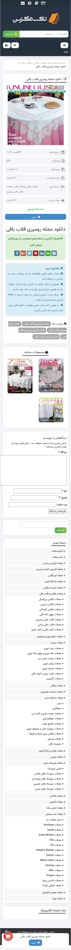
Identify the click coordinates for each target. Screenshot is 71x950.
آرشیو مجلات (57, 551)
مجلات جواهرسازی (52, 719)
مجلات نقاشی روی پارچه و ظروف (45, 734)
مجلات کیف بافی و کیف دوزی (46, 630)
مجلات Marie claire (50, 860)
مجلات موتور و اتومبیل (52, 892)
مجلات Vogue (53, 875)
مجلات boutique (52, 825)
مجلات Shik (55, 870)
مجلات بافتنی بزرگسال (50, 599)
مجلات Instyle (53, 855)
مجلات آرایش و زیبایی (53, 563)
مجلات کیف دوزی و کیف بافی (46, 674)
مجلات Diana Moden (50, 835)
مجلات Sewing (53, 865)
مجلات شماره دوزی (51, 668)
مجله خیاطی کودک (51, 885)
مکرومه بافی (55, 744)
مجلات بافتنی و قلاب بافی (26, 187)
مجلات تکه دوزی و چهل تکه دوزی (44, 653)
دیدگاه (62, 452)
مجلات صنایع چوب (51, 724)
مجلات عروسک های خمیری (47, 784)
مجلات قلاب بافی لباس (49, 625)
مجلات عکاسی (56, 796)
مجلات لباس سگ (55, 808)
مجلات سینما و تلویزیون (52, 692)
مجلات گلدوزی (54, 679)
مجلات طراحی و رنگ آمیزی (51, 751)
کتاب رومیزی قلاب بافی (46, 337)
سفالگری (57, 708)
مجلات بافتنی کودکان (50, 609)
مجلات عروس (56, 757)
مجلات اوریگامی (55, 575)
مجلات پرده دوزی (52, 648)
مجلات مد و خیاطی (54, 814)
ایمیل (63, 498)
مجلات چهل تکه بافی (50, 614)
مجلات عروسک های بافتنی (47, 774)
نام (64, 491)
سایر (59, 703)
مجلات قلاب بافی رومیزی (48, 620)
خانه (66, 52)
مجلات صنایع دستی (54, 698)
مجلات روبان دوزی (52, 663)
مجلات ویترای (54, 739)
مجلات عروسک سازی (53, 763)
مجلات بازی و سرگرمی (53, 588)
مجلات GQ (55, 845)
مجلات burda (54, 830)
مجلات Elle (55, 840)
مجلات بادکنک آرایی (54, 581)
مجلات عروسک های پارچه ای (46, 779)
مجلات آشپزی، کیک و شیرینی (49, 569)
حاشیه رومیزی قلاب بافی (36, 324)
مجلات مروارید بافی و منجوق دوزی (44, 729)
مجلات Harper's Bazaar (48, 850)
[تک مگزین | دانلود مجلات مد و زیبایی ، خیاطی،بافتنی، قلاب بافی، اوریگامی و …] (35, 18)
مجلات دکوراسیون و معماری (50, 637)
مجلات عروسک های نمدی (48, 789)
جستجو (10, 34)
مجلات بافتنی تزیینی (50, 604)
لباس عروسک (54, 769)
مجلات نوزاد (57, 899)
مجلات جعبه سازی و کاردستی (46, 714)
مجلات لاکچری (56, 802)
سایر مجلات (57, 557)
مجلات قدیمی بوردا (51, 880)
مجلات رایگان (57, 686)
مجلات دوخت (56, 643)
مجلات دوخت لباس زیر (49, 658)
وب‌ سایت (62, 504)
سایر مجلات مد (53, 820)
